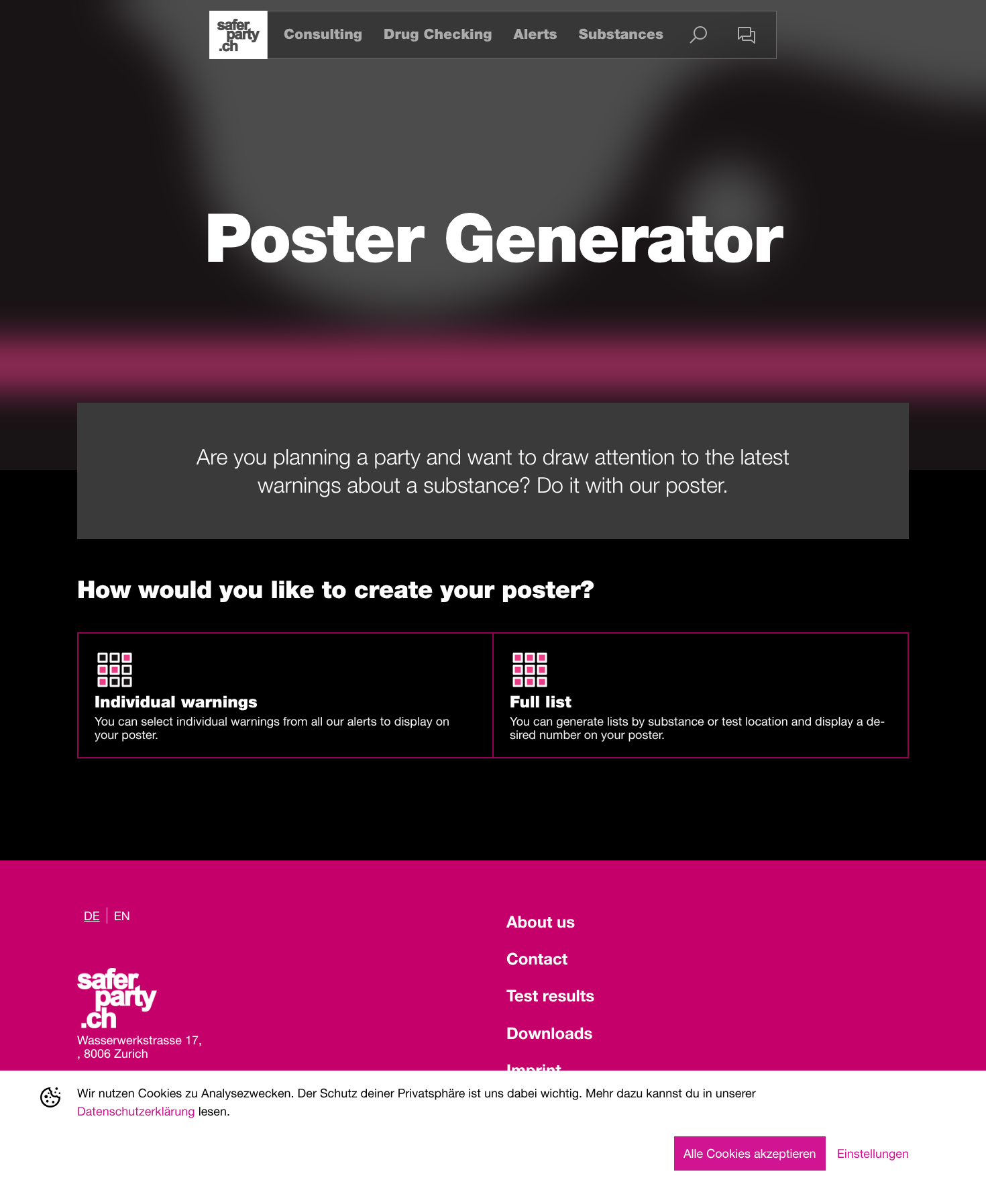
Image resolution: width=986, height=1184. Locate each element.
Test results (550, 998)
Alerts (535, 34)
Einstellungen (873, 1153)
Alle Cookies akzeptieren (749, 1153)
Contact (536, 961)
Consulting (323, 34)
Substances (621, 34)
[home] (238, 35)
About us (540, 924)
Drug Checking (438, 34)
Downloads (549, 1036)
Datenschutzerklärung (136, 1110)
